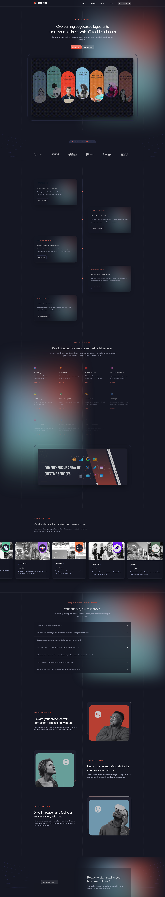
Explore (37, 382)
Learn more (96, 287)
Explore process (97, 228)
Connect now (76, 47)
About (102, 3)
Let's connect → (124, 3)
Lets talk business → (50, 882)
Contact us (41, 257)
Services (82, 3)
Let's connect (42, 200)
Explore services (43, 316)
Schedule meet (88, 47)
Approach (93, 3)
